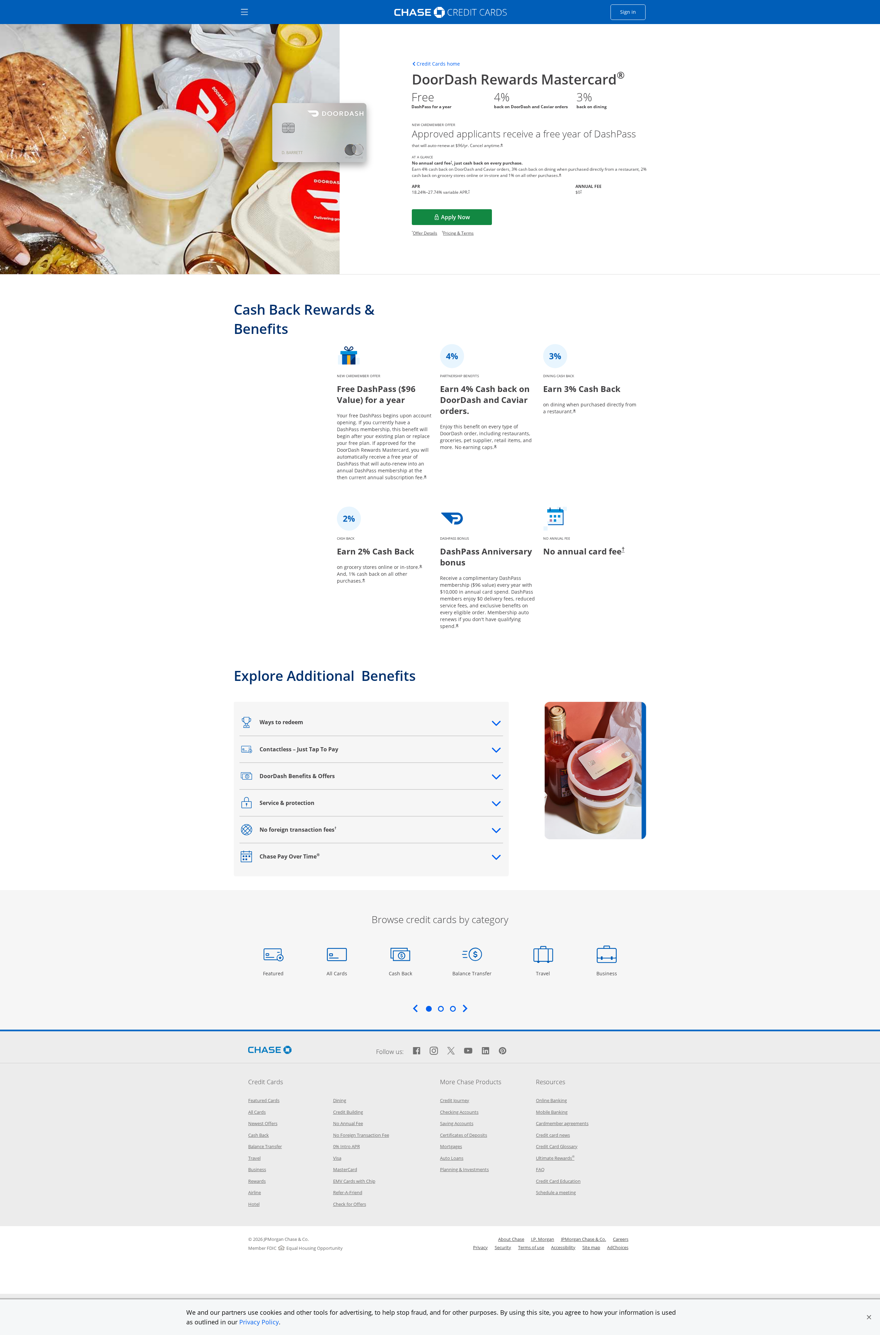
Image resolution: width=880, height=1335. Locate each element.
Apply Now (465, 219)
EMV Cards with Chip (354, 1181)
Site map (591, 1247)
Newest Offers (262, 1123)
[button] (869, 1317)
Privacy (480, 1247)
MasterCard (345, 1169)
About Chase (511, 1239)
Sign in (633, 11)
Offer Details (425, 233)
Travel (545, 973)
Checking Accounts (459, 1112)
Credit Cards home (438, 64)
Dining (339, 1100)
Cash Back (400, 973)
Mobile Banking (552, 1112)
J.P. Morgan (542, 1239)
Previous (415, 1008)
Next (465, 1008)
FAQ (540, 1169)
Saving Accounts (456, 1123)
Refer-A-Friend (347, 1192)
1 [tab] (428, 1008)
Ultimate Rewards (555, 1158)
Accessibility (563, 1247)
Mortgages (451, 1146)
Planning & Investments (464, 1169)
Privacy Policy (259, 1322)
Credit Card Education (558, 1181)
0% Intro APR (346, 1146)
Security (503, 1247)
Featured (274, 973)
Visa (337, 1158)
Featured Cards (263, 1100)
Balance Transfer (472, 973)
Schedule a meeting (556, 1192)
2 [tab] (441, 1008)
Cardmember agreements (562, 1123)
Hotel (254, 1204)
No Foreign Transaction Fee (361, 1135)
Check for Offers (349, 1204)
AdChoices (617, 1247)
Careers (620, 1239)
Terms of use (531, 1247)
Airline (254, 1192)
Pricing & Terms (458, 233)
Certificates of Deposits (463, 1135)
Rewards (257, 1181)
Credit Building (348, 1112)
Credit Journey (454, 1100)
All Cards (338, 973)
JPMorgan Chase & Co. (583, 1239)
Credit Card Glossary (557, 1146)
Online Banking (551, 1100)
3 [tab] (453, 1008)
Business (607, 973)
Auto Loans (451, 1158)
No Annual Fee (348, 1123)
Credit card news (553, 1135)
